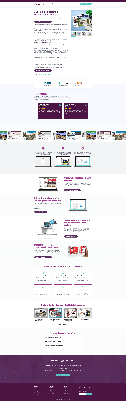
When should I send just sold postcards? (53, 337)
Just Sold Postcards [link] (55, 6)
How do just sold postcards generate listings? (54, 345)
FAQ (64, 388)
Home (35, 6)
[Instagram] (35, 395)
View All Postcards (62, 324)
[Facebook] (37, 395)
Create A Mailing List (70, 236)
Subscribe (89, 394)
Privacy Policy (66, 393)
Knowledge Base (89, 0)
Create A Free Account (85, 3)
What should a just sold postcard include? (53, 341)
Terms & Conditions (67, 392)
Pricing (73, 3)
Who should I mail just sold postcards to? (53, 349)
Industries (60, 3)
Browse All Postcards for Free (42, 21)
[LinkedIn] (42, 395)
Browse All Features (40, 211)
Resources (67, 3)
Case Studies (51, 393)
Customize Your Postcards (72, 190)
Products (54, 3)
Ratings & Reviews (67, 395)
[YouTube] (40, 395)
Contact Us (66, 390)
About (50, 388)
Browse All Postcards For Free (42, 257)
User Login (83, 0)
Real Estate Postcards (46, 6)
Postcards (39, 6)
